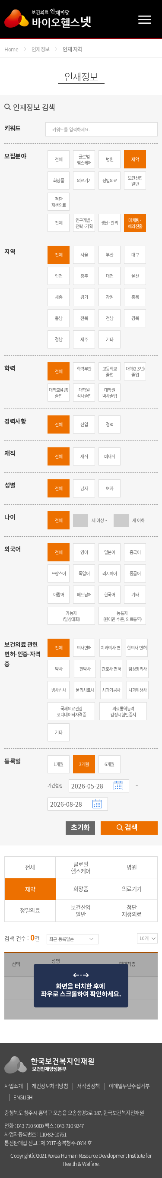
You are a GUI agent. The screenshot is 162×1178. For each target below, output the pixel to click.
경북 (135, 318)
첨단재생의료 (58, 202)
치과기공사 (111, 690)
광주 (84, 275)
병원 (109, 159)
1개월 (59, 764)
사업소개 (13, 1086)
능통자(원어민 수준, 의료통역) (122, 616)
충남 (58, 318)
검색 (131, 827)
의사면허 (84, 647)
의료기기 (84, 180)
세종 (58, 297)
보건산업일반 (135, 180)
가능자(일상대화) (71, 616)
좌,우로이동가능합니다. (81, 986)
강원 (109, 297)
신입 (84, 424)
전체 (58, 159)
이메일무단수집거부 (129, 1086)
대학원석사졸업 (84, 392)
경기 (84, 297)
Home (11, 49)
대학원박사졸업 (109, 392)
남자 (84, 488)
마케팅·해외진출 (135, 223)
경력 (109, 424)
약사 (58, 668)
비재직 (109, 456)
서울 (84, 254)
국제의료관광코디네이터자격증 (71, 711)
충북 (135, 297)
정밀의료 (109, 180)
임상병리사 (137, 668)
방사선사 (58, 690)
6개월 (109, 764)
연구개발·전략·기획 (84, 223)
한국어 (109, 594)
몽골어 (135, 573)
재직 (84, 456)
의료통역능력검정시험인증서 (123, 711)
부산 (109, 254)
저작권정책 (88, 1086)
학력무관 (84, 368)
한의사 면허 (136, 647)
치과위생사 (137, 690)
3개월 (84, 764)
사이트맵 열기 (145, 19)
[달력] (119, 784)
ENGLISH (23, 1097)
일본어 (109, 552)
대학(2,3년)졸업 (135, 371)
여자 (109, 488)
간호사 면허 (111, 668)
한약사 (85, 668)
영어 (84, 552)
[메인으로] (47, 18)
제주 (84, 339)
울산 (135, 275)
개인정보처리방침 (50, 1086)
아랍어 (58, 594)
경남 (58, 339)
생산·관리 (109, 222)
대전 (109, 275)
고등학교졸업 (109, 371)
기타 (109, 339)
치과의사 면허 (110, 650)
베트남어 (84, 594)
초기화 (80, 827)
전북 (84, 318)
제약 (135, 159)
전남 (109, 318)
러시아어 (109, 573)
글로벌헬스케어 (84, 159)
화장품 (58, 180)
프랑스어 (58, 573)
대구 (135, 254)
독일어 (84, 573)
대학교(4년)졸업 (58, 392)
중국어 (135, 552)
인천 (58, 275)
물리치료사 (85, 690)
